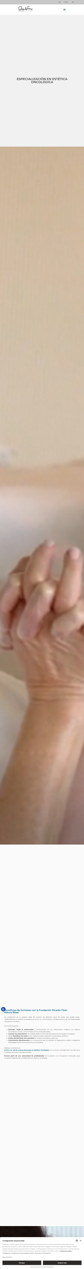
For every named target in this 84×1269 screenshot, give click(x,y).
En (73, 2)
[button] (64, 9)
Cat (66, 2)
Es (59, 2)
